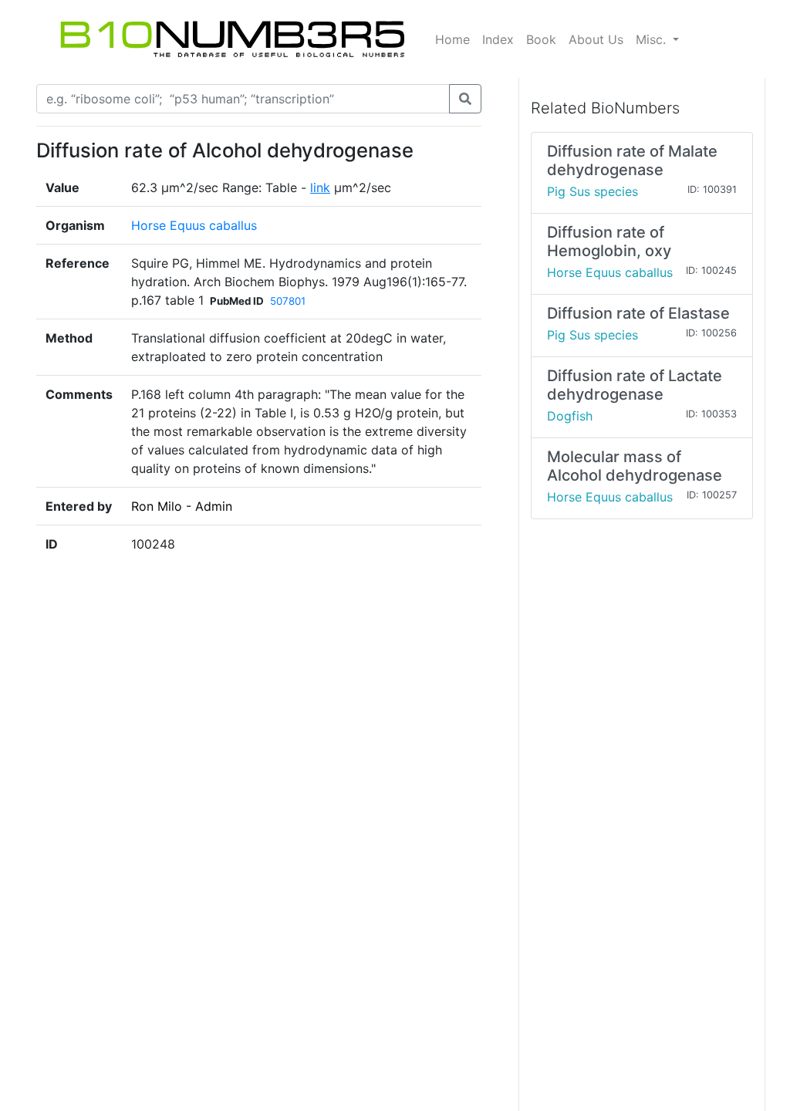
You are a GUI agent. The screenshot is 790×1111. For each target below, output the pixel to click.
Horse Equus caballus (194, 225)
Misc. (653, 39)
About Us (596, 39)
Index (498, 39)
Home (452, 39)
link (320, 187)
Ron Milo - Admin (181, 506)
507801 (288, 301)
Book (541, 39)
